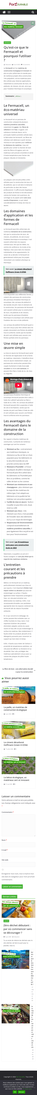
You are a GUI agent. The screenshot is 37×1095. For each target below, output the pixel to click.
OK (15, 1092)
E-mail (5, 850)
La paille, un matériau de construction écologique (15, 708)
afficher (18, 96)
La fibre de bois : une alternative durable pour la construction (17, 670)
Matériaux (7, 42)
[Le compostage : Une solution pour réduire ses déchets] (16, 1032)
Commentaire (8, 812)
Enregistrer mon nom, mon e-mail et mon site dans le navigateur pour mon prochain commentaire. (18, 877)
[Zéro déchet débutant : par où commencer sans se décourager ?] (18, 909)
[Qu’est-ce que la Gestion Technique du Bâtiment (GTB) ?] (15, 976)
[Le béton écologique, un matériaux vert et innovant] (18, 758)
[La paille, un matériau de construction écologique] (18, 688)
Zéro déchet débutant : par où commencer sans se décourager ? (17, 929)
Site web (5, 860)
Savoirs (6, 921)
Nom (4, 840)
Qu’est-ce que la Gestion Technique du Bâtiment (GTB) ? (32, 968)
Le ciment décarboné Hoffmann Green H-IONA (16, 743)
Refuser (21, 1092)
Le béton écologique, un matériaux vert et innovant (16, 778)
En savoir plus (27, 1089)
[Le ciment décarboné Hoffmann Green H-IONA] (18, 723)
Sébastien (8, 64)
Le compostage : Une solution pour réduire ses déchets (32, 1026)
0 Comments (26, 64)
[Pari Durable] (4, 12)
